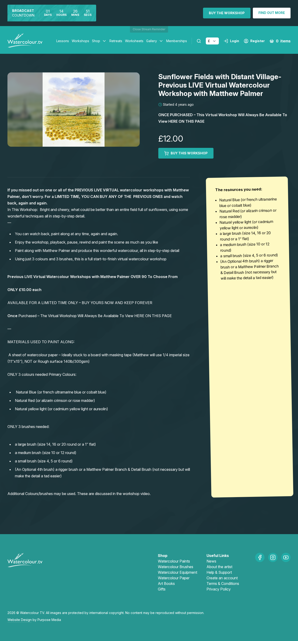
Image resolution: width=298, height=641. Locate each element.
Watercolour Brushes (175, 566)
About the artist (219, 566)
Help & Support (219, 572)
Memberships (176, 41)
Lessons (62, 41)
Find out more (271, 13)
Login (234, 41)
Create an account (222, 578)
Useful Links (218, 555)
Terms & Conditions (223, 583)
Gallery (151, 41)
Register (257, 41)
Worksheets (134, 41)
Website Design (19, 620)
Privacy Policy (219, 589)
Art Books (166, 583)
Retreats (115, 41)
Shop (96, 41)
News (211, 561)
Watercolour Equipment (177, 572)
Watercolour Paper (174, 578)
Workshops (80, 41)
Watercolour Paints (174, 561)
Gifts (162, 589)
